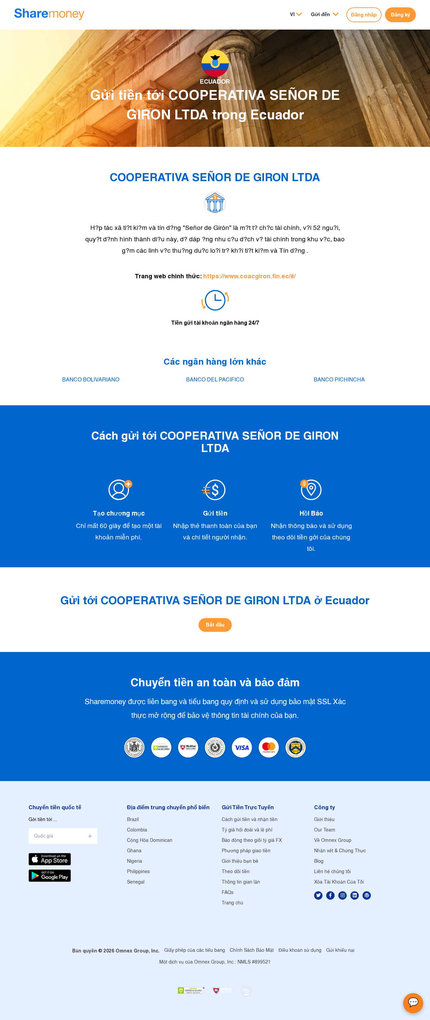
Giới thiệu (324, 820)
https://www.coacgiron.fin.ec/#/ (249, 276)
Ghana (134, 851)
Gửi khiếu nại (340, 950)
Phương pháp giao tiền (246, 851)
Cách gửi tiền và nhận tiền (249, 820)
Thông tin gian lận (241, 882)
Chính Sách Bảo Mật (252, 950)
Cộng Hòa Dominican (149, 841)
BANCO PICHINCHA (339, 380)
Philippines (138, 872)
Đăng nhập (364, 14)
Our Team (324, 830)
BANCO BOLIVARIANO (90, 380)
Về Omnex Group (332, 841)
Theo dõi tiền (236, 872)
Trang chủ (232, 903)
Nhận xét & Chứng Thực (340, 851)
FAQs (227, 893)
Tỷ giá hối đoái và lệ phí (247, 830)
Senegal (135, 882)
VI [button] (292, 14)
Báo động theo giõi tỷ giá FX (252, 841)
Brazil (133, 820)
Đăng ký (400, 14)
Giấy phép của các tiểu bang (194, 950)
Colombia (137, 830)
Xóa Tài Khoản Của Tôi (339, 882)
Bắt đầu (215, 624)
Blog (319, 861)
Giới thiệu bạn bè (240, 861)
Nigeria (134, 861)
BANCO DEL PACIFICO (215, 380)
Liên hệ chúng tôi (332, 872)
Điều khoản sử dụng (299, 950)
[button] (325, 14)
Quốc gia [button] (43, 836)
